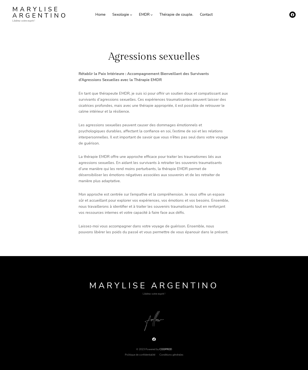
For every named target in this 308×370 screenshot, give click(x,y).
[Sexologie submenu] (131, 14)
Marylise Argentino (40, 12)
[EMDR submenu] (151, 14)
